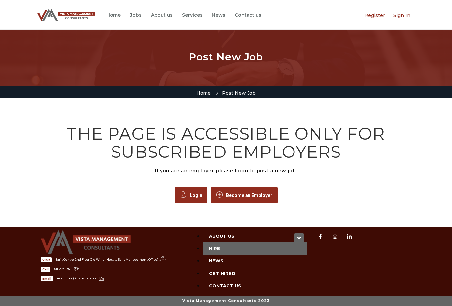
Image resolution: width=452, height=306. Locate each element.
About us (162, 15)
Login (196, 195)
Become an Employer (249, 195)
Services (192, 15)
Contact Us (225, 285)
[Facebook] (320, 236)
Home (113, 15)
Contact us (248, 15)
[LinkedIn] (349, 236)
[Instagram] (335, 236)
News (218, 15)
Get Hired (222, 273)
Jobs (136, 15)
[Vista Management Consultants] (69, 15)
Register (374, 15)
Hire (214, 248)
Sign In (401, 15)
